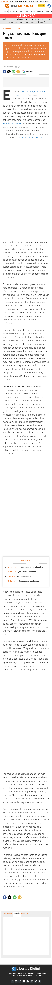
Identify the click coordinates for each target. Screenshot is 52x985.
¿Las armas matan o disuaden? (25, 567)
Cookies (13, 975)
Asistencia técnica (26, 975)
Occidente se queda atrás (23, 581)
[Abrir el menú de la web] (3, 6)
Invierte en (13, 11)
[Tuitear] (9, 71)
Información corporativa (14, 973)
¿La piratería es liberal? (22, 572)
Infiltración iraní (44, 1)
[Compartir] (4, 71)
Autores (39, 975)
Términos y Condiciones (36, 973)
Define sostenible (19, 576)
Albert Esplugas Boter (11, 29)
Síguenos (29, 71)
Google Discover (27, 981)
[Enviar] (13, 71)
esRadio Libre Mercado (27, 11)
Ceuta (11, 1)
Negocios (40, 11)
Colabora (41, 6)
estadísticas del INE (12, 123)
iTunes (39, 981)
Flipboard (31, 981)
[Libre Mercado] (19, 6)
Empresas (4, 11)
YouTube (23, 981)
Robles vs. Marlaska (21, 1)
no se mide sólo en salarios (29, 137)
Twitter (16, 981)
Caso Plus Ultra (33, 1)
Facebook (12, 981)
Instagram (19, 981)
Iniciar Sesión (49, 6)
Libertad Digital (26, 969)
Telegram (35, 981)
